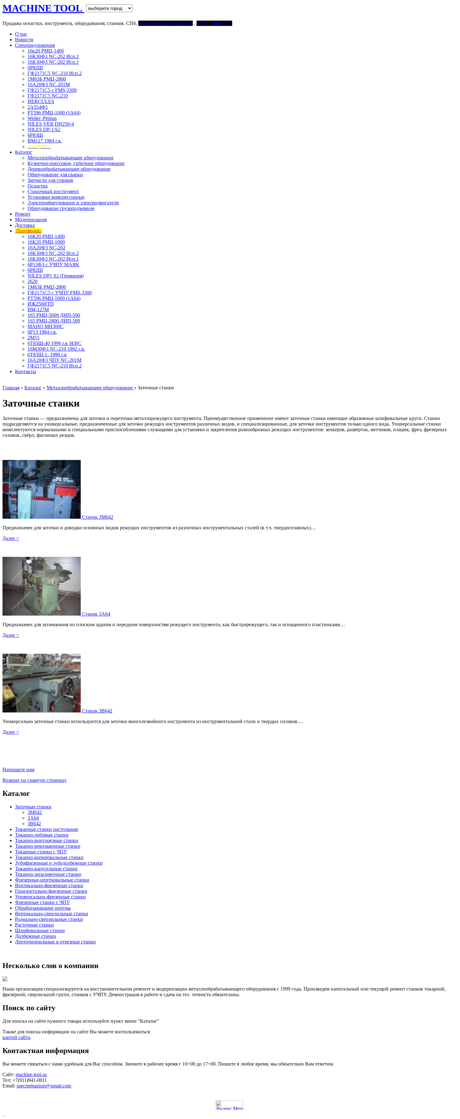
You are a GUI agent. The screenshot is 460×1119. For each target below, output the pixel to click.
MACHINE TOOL (43, 8)
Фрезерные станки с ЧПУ (42, 902)
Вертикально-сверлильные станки (51, 913)
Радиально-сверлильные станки (49, 919)
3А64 (33, 818)
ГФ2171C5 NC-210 (48, 95)
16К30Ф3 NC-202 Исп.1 (53, 62)
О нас (21, 34)
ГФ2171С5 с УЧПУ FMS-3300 (60, 292)
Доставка (25, 225)
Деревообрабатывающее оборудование (69, 169)
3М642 (35, 812)
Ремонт (23, 214)
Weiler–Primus (42, 118)
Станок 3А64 (96, 614)
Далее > (11, 538)
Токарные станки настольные (46, 829)
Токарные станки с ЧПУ (41, 851)
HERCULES (41, 101)
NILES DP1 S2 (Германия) (56, 275)
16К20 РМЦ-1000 (46, 242)
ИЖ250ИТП (41, 304)
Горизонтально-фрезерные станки (51, 891)
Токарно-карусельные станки (46, 868)
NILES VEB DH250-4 (51, 124)
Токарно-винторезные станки (46, 840)
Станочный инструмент (53, 191)
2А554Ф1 (38, 107)
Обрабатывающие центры (43, 908)
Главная (11, 387)
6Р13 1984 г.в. (42, 332)
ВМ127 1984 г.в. (45, 140)
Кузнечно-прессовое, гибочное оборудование (76, 163)
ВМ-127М (38, 309)
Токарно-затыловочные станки (48, 874)
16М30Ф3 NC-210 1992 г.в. (56, 349)
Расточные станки (34, 924)
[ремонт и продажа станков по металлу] (3, 1113)
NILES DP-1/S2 (44, 129)
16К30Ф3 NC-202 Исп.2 (53, 56)
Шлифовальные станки (40, 930)
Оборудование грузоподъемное (61, 208)
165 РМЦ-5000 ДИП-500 (54, 315)
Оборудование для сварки (55, 174)
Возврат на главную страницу (35, 780)
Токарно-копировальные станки (49, 857)
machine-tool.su (31, 1074)
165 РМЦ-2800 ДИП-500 (54, 320)
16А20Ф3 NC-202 (46, 247)
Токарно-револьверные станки (47, 846)
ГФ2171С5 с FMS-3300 (52, 90)
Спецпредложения (35, 45)
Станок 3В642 (97, 710)
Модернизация (31, 219)
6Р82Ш (35, 67)
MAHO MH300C (46, 326)
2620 (33, 281)
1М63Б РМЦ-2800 (47, 79)
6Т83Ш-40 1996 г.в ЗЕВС (54, 343)
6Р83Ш (35, 135)
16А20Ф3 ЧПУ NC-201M (54, 360)
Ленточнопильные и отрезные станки (55, 941)
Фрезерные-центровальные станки (52, 879)
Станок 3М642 (97, 517)
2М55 (33, 337)
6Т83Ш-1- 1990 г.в (47, 354)
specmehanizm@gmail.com (44, 1085)
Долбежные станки (35, 936)
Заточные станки (33, 806)
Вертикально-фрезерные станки (49, 885)
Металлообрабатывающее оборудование (71, 157)
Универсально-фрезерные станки (50, 896)
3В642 (34, 823)
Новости (24, 39)
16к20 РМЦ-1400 (46, 50)
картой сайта (16, 1037)
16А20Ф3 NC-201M (49, 84)
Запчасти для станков (50, 180)
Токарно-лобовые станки (42, 834)
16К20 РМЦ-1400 (46, 236)
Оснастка (38, 185)
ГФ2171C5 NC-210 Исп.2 (55, 73)
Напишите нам (18, 769)
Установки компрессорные (56, 197)
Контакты (25, 371)
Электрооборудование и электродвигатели (73, 202)
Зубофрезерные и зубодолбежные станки (59, 863)
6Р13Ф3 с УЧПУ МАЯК (53, 264)
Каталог (23, 152)
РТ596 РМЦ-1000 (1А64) (54, 112)
